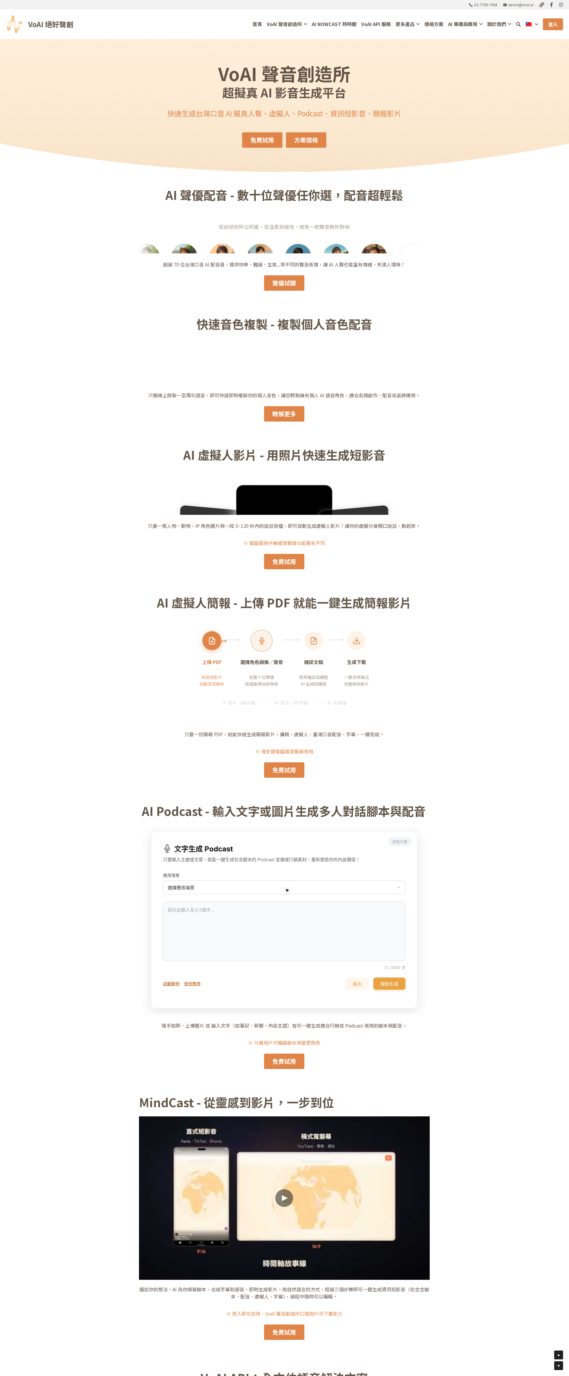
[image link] (14, 23)
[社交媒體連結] (541, 4)
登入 (553, 24)
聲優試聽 (284, 527)
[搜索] (518, 24)
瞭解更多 (284, 658)
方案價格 (306, 140)
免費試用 (262, 140)
